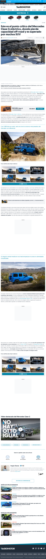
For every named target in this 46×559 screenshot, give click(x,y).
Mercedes (16, 444)
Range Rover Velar (38, 344)
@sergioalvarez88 (10, 37)
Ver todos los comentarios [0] (23, 480)
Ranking (28, 10)
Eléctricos (34, 10)
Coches (15, 10)
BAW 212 (11, 4)
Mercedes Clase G (36, 444)
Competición (9, 10)
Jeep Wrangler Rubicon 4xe (26, 298)
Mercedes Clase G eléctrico (37, 92)
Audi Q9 (36, 4)
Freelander (32, 4)
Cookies (36, 557)
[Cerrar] (44, 40)
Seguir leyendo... (18, 471)
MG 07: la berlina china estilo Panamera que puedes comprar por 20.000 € (15, 88)
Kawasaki (5, 4)
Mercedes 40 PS (25, 4)
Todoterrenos (25, 444)
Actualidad (2, 10)
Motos (44, 10)
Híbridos (40, 10)
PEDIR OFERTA (40, 108)
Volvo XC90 (23, 344)
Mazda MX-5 (17, 4)
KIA (8, 4)
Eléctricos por (7, 3)
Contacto (26, 557)
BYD (21, 4)
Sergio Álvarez (4, 37)
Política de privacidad (41, 557)
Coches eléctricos (6, 444)
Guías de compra (21, 10)
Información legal (31, 557)
